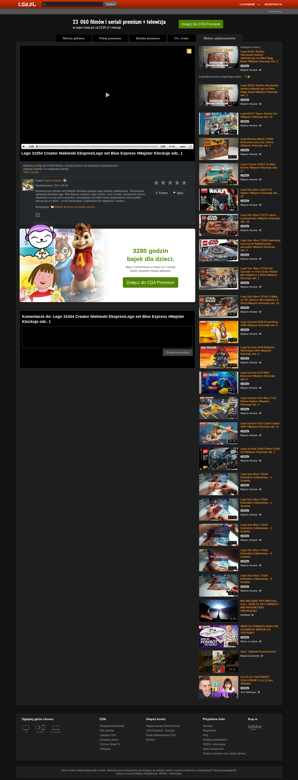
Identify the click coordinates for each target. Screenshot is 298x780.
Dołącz (201, 24)
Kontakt (207, 726)
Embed (163, 193)
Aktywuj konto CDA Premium (163, 726)
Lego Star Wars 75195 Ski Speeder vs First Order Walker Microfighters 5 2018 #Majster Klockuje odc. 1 (259, 273)
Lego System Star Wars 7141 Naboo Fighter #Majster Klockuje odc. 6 (258, 401)
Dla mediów (107, 730)
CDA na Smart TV (110, 744)
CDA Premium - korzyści (160, 730)
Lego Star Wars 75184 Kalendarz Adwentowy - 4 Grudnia (256, 553)
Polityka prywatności (215, 739)
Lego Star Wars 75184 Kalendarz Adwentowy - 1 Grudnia (256, 477)
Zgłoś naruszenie (213, 748)
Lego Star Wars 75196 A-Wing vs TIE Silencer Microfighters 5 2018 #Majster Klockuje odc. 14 (259, 300)
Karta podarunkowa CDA (161, 735)
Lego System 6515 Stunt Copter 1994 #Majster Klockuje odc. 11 (260, 425)
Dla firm (150, 739)
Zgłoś (179, 193)
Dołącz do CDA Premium (151, 282)
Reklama (105, 748)
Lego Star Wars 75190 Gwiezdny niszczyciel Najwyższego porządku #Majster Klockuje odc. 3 (260, 245)
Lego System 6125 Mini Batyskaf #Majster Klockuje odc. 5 (257, 376)
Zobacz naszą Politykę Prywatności (137, 773)
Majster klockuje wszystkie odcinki (75, 207)
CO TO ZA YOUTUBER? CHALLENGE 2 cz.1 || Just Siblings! (256, 680)
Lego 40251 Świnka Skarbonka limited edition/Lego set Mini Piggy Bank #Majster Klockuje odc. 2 (259, 56)
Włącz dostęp (31, 172)
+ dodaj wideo (275, 11)
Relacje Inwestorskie (112, 726)
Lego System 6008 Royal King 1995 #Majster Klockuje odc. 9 (259, 323)
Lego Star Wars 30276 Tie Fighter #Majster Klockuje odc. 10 (259, 193)
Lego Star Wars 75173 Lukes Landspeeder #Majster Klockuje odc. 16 (260, 218)
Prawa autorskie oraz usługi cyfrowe (224, 753)
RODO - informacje (214, 744)
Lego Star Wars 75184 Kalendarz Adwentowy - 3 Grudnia (256, 528)
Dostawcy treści (109, 739)
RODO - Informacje (170, 773)
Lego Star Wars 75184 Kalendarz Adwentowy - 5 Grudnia (256, 579)
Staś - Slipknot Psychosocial (258, 651)
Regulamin (209, 730)
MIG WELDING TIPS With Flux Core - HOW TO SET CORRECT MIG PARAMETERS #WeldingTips (259, 605)
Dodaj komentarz (178, 352)
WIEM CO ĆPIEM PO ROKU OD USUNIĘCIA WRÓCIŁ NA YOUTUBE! (259, 629)
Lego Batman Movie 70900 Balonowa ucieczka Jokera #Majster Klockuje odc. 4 (257, 142)
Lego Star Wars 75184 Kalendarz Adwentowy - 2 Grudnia (256, 503)
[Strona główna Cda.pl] (27, 4)
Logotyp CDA (108, 735)
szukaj (111, 4)
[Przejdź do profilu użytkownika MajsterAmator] (28, 185)
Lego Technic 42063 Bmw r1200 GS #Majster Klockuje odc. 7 (260, 450)
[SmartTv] (43, 734)
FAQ (205, 735)
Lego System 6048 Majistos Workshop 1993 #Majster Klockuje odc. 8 (257, 350)
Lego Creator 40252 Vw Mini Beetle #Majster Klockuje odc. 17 (258, 167)
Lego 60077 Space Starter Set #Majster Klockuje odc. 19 (258, 115)
